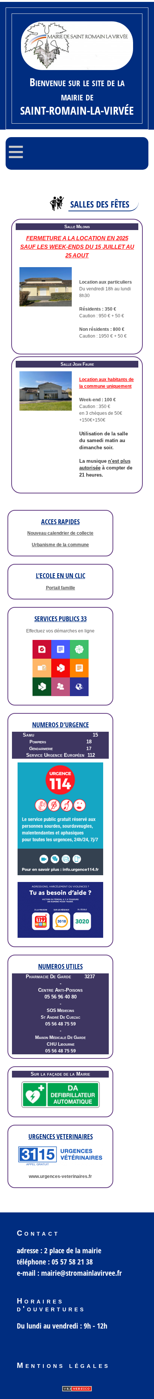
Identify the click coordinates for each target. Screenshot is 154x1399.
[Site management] (77, 1389)
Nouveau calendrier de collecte (60, 533)
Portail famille (60, 587)
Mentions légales (63, 1365)
